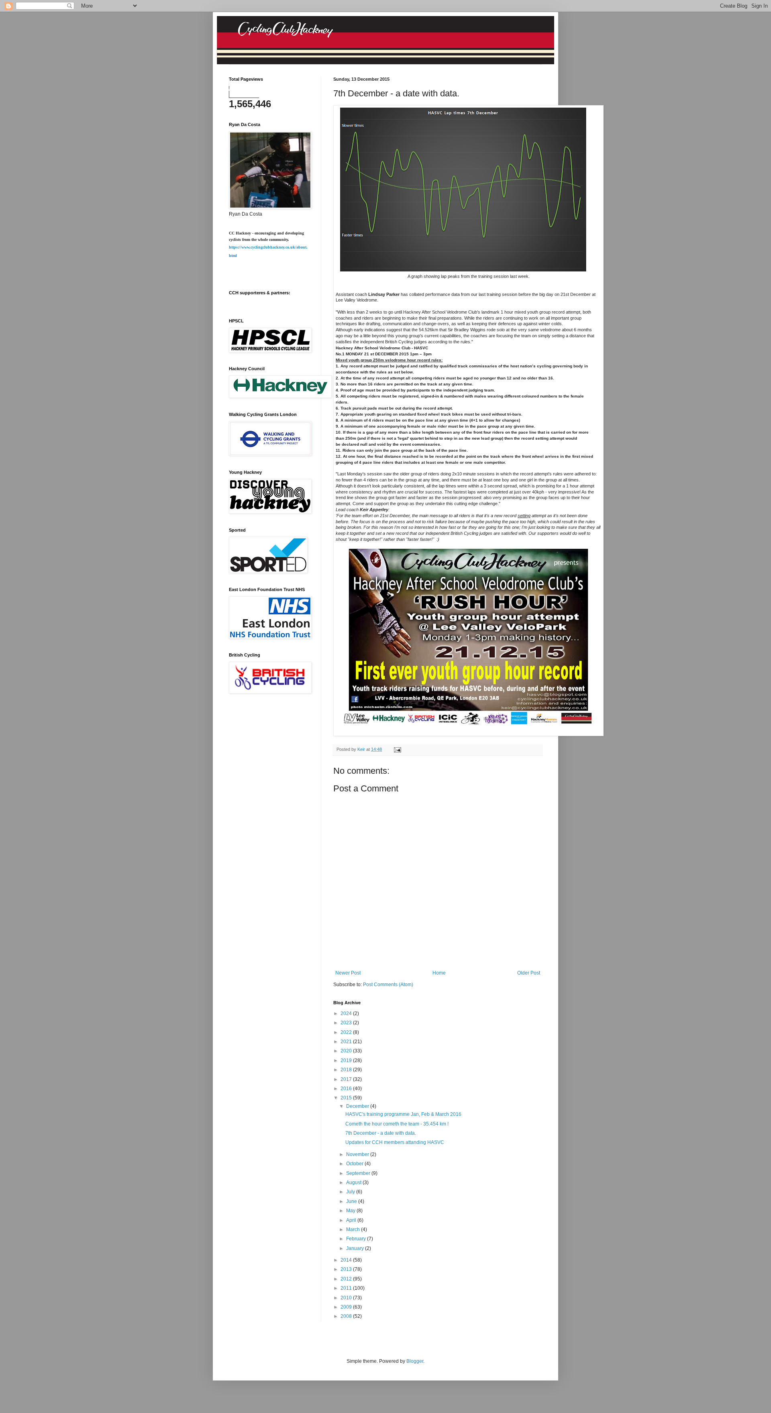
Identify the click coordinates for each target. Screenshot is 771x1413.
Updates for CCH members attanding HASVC (394, 1142)
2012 (347, 1279)
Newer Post (348, 973)
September (358, 1173)
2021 (347, 1041)
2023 (347, 1023)
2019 (347, 1060)
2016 (347, 1088)
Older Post (528, 973)
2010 (347, 1298)
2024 (347, 1013)
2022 (347, 1032)
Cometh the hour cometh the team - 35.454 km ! (397, 1124)
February (356, 1239)
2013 (347, 1269)
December (358, 1106)
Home (439, 973)
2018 (347, 1069)
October (355, 1163)
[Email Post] (397, 749)
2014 (347, 1260)
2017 (347, 1079)
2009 (347, 1307)
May (351, 1210)
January (355, 1248)
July (351, 1192)
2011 (347, 1288)
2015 (347, 1098)
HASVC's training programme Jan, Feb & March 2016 (403, 1114)
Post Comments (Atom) (388, 984)
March (353, 1229)
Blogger (414, 1361)
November (358, 1154)
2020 (347, 1051)
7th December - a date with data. (380, 1133)
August (354, 1182)
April (351, 1220)
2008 (347, 1316)
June (352, 1201)
